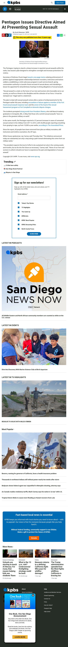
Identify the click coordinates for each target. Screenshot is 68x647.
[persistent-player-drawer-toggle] (65, 8)
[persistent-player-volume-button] (10, 9)
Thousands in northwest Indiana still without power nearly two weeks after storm (30, 480)
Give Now (60, 3)
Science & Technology (8, 560)
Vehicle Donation (26, 642)
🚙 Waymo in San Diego (12, 172)
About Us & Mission (27, 592)
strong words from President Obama (33, 111)
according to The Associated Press (51, 125)
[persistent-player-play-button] (5, 9)
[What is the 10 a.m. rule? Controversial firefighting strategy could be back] (26, 553)
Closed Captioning (49, 595)
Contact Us (47, 598)
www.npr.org (35, 156)
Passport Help (48, 608)
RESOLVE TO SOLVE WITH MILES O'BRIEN (16, 421)
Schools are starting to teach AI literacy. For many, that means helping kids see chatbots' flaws (10, 569)
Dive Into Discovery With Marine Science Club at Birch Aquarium (25, 369)
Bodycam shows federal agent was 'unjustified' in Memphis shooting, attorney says (31, 486)
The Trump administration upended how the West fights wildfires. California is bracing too (57, 569)
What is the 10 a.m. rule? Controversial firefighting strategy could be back (25, 568)
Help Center (47, 611)
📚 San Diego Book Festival (13, 169)
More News (7, 547)
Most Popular (7, 429)
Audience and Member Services (52, 592)
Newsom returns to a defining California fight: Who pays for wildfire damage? (42, 568)
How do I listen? (48, 605)
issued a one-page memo (36, 77)
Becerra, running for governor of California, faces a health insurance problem (29, 473)
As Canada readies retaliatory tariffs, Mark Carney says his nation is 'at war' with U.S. (32, 492)
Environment (22, 560)
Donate (34, 538)
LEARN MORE (20, 637)
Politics (37, 560)
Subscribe (34, 234)
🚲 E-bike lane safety (11, 165)
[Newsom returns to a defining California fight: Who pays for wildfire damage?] (42, 553)
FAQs (45, 602)
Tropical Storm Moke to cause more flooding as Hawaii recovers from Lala (28, 498)
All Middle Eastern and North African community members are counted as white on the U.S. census (32, 317)
